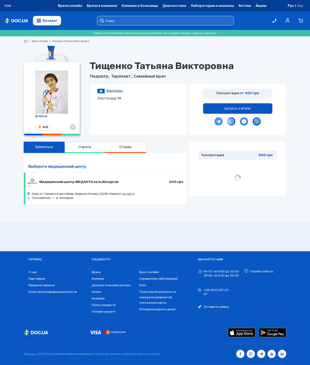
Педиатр (99, 76)
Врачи (96, 272)
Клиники (98, 278)
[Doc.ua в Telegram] (261, 354)
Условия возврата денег (157, 309)
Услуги (96, 291)
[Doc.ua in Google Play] (272, 332)
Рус (291, 5)
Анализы (98, 298)
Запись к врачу (237, 108)
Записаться (44, 147)
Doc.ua (31, 354)
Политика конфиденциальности (52, 291)
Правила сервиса (41, 285)
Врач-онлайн (149, 272)
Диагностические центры (111, 285)
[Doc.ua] (16, 20)
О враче (85, 147)
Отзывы (125, 147)
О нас (32, 272)
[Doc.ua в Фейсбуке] (240, 354)
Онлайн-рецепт (104, 311)
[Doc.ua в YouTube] (272, 354)
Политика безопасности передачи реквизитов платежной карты (157, 297)
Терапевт (121, 76)
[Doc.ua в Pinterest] (282, 354)
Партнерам (36, 278)
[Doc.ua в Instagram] (251, 354)
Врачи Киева (38, 41)
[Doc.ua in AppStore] (241, 332)
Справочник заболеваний (158, 278)
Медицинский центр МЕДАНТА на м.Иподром (78, 182)
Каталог (50, 20)
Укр (300, 5)
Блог (142, 285)
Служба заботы (261, 271)
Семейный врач (149, 76)
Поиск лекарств (104, 305)
